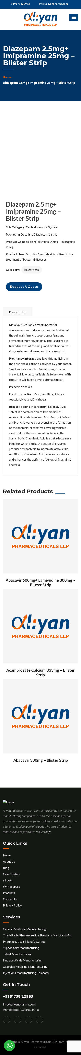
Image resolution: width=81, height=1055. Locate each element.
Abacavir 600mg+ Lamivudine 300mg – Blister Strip (40, 582)
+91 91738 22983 (18, 996)
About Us (9, 861)
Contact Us (10, 899)
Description (17, 312)
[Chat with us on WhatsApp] (9, 1045)
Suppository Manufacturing (21, 948)
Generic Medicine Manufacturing (24, 929)
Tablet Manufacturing (17, 954)
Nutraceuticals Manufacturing (22, 960)
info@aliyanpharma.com (53, 3)
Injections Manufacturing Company (26, 973)
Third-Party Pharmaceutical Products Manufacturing (37, 935)
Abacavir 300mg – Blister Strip (40, 760)
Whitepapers (11, 886)
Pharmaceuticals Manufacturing (24, 941)
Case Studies (11, 874)
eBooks (8, 880)
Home (7, 77)
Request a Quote (24, 287)
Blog (6, 868)
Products (9, 893)
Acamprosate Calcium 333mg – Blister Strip (40, 672)
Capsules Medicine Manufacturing (25, 966)
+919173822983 (19, 3)
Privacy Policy (12, 905)
